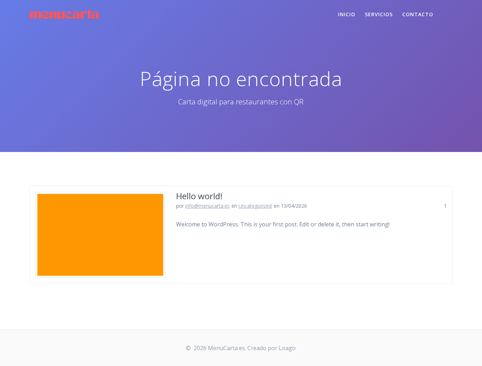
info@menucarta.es (207, 205)
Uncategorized (255, 205)
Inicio (346, 14)
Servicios (379, 14)
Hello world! (199, 196)
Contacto (417, 14)
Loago (287, 348)
